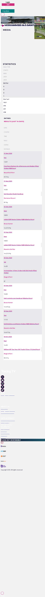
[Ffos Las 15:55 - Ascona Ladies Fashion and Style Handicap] (20, 20)
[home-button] (3, 7)
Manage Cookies (6, 424)
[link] (21, 20)
